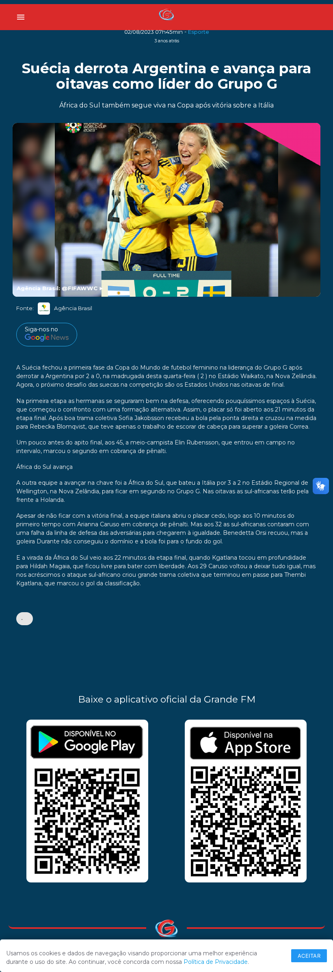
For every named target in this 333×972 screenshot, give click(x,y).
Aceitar (309, 955)
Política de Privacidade (216, 961)
